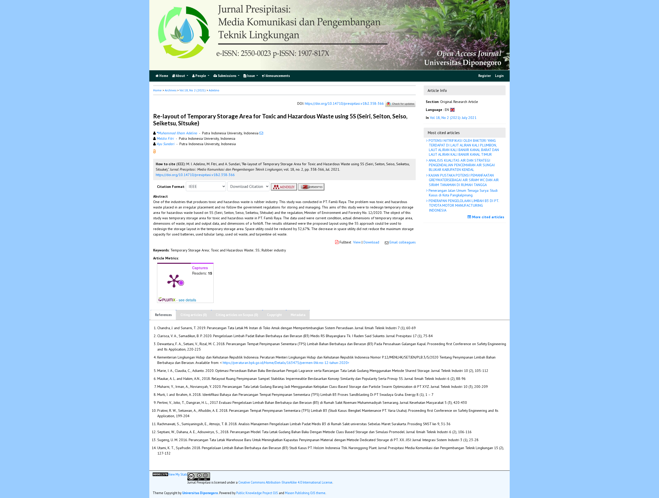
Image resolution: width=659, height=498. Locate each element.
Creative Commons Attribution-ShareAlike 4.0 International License (285, 482)
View (357, 242)
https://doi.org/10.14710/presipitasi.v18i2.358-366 (344, 103)
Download (371, 242)
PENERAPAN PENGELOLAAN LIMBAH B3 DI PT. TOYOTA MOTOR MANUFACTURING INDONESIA (463, 205)
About (180, 76)
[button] (154, 151)
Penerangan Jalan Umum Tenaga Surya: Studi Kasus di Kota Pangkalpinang (463, 192)
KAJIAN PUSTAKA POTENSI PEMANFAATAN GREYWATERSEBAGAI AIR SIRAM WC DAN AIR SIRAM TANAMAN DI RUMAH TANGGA (463, 180)
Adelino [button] (214, 90)
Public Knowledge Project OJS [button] (257, 493)
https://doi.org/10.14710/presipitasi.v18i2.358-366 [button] (195, 174)
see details (187, 299)
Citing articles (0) (193, 315)
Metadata (298, 315)
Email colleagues (402, 242)
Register (484, 76)
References (163, 315)
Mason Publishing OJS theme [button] (305, 493)
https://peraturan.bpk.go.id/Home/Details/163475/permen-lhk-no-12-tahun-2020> (286, 362)
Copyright (274, 315)
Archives (170, 90)
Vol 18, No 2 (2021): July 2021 (453, 117)
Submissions (227, 76)
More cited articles (487, 217)
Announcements (277, 76)
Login (499, 76)
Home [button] (157, 90)
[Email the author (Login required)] (261, 133)
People (201, 76)
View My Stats (177, 474)
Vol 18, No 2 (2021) (192, 90)
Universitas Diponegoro (200, 493)
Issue (251, 76)
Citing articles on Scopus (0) (237, 315)
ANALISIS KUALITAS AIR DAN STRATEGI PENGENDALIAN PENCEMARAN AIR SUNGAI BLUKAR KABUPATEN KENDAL (461, 165)
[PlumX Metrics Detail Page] (174, 280)
